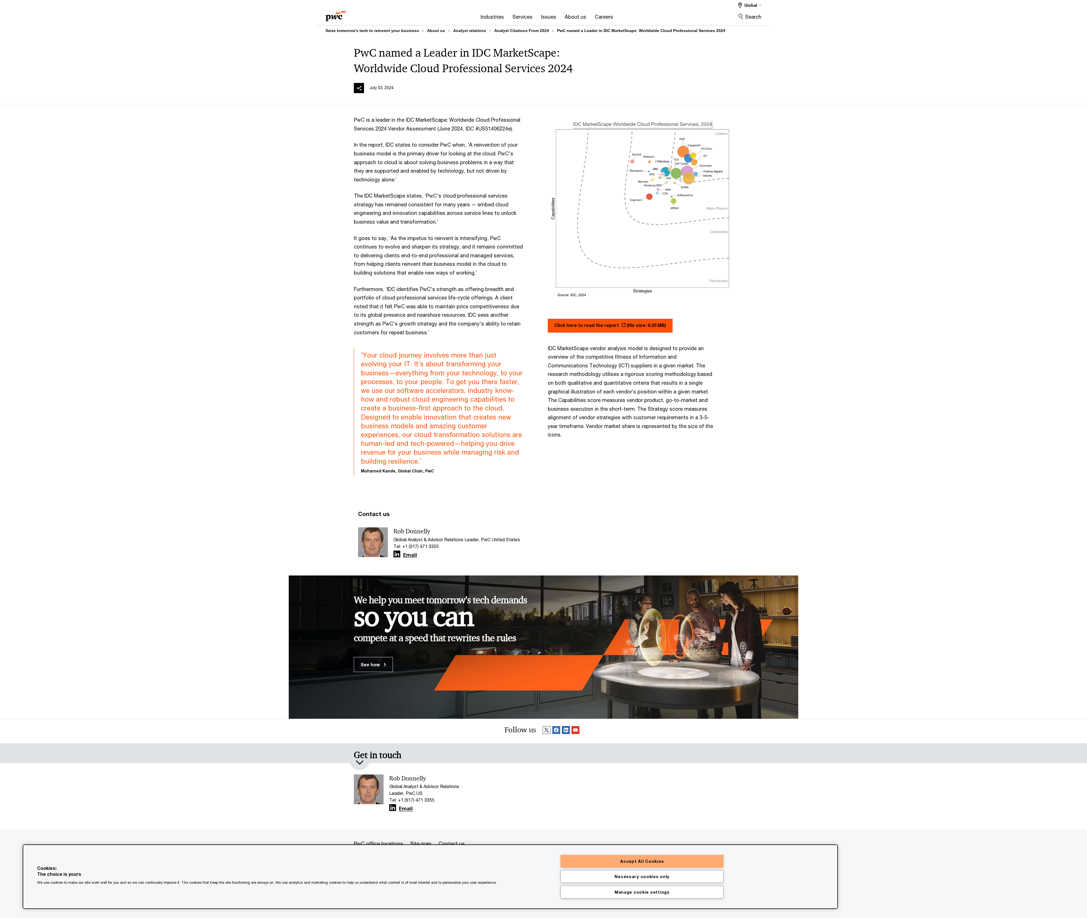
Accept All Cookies (642, 861)
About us (436, 30)
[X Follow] (547, 731)
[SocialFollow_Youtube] (575, 731)
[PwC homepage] (336, 14)
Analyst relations (469, 30)
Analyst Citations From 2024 (521, 30)
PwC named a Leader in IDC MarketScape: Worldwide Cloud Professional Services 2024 (641, 30)
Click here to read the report (610, 325)
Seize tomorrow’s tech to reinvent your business (372, 30)
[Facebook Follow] (556, 731)
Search (753, 17)
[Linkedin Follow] (566, 731)
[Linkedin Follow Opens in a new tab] (396, 554)
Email (410, 555)
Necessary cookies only (642, 876)
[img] (359, 88)
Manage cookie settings (642, 892)
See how (371, 664)
